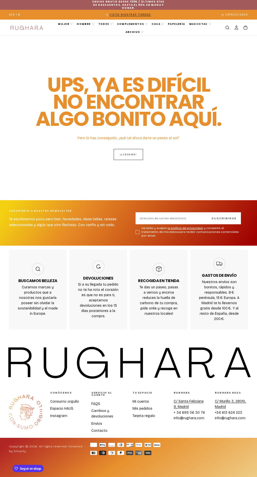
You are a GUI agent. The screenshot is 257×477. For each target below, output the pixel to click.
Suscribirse (224, 218)
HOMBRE (84, 24)
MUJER (63, 24)
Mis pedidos (142, 408)
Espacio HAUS (61, 408)
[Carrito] (245, 28)
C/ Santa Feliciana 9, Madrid (189, 404)
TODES (103, 24)
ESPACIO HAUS (236, 15)
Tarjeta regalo (144, 416)
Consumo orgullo (64, 401)
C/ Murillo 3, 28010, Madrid (230, 404)
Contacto (99, 431)
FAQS (95, 404)
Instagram (58, 416)
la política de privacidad (185, 228)
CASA (156, 24)
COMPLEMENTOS (130, 24)
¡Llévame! (128, 154)
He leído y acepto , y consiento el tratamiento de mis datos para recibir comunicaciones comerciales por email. (190, 231)
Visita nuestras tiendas (130, 15)
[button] (15, 15)
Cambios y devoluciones (102, 413)
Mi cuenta (141, 401)
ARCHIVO (132, 32)
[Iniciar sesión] (236, 28)
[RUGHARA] (26, 412)
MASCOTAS (198, 24)
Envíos (96, 423)
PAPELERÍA (176, 24)
